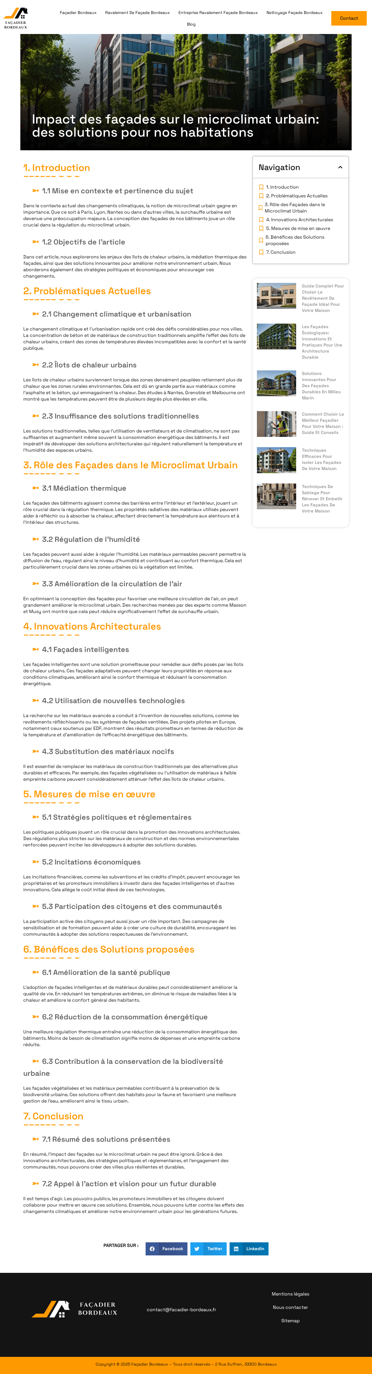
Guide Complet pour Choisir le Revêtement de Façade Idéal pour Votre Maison (323, 298)
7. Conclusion (281, 252)
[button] (340, 167)
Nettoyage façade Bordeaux (295, 12)
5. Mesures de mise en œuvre (298, 228)
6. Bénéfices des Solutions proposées (295, 240)
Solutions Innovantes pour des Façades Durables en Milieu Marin (321, 386)
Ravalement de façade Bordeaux (137, 12)
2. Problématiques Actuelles (297, 196)
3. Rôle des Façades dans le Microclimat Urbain (295, 207)
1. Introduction (282, 187)
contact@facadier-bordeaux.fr (181, 1310)
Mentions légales (290, 1294)
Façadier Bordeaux (78, 12)
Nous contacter (290, 1307)
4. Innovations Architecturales (299, 220)
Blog (191, 24)
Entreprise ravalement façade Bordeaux (218, 12)
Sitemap (290, 1321)
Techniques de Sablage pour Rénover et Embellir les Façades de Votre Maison (322, 499)
